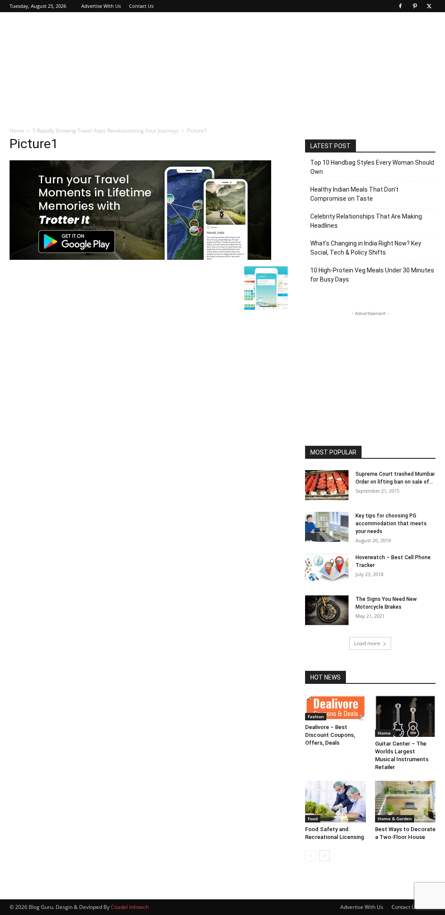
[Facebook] (400, 6)
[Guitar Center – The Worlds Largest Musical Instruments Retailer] (405, 716)
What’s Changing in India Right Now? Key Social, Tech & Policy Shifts (365, 248)
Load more (367, 643)
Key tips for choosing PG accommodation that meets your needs (391, 523)
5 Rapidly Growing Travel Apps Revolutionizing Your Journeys (106, 130)
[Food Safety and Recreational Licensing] (335, 801)
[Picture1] (140, 257)
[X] (428, 6)
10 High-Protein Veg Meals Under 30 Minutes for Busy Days (372, 275)
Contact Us (141, 6)
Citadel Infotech (130, 907)
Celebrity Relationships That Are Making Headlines (366, 221)
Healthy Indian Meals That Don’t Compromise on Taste (354, 194)
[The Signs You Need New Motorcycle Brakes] (327, 610)
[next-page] (324, 855)
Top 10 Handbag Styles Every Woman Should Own (372, 167)
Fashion (316, 716)
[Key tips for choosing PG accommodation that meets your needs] (327, 527)
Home (17, 130)
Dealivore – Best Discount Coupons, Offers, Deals (330, 735)
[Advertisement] (277, 44)
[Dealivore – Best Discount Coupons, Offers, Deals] (335, 707)
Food (313, 819)
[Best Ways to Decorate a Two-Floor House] (405, 801)
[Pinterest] (414, 6)
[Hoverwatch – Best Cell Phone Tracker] (327, 568)
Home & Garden (395, 819)
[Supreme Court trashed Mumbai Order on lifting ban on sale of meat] (327, 485)
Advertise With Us (101, 6)
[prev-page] (310, 855)
